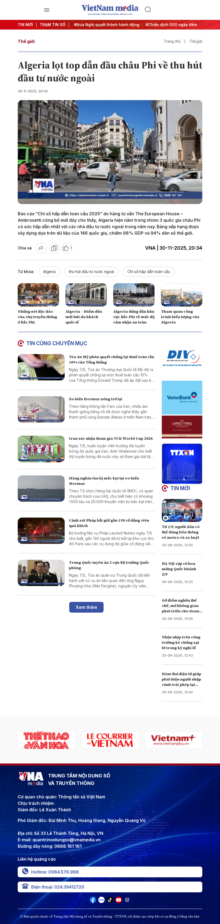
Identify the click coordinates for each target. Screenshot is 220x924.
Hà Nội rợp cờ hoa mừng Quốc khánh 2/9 (179, 569)
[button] (180, 479)
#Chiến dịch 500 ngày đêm (169, 24)
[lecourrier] (46, 740)
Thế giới (26, 41)
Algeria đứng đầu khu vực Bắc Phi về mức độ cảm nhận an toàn (134, 317)
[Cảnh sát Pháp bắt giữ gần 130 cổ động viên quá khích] (41, 531)
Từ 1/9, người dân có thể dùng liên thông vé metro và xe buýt (181, 532)
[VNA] (93, 901)
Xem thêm (86, 607)
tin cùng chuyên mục (56, 343)
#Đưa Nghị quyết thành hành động (105, 24)
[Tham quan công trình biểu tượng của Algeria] (181, 295)
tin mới (180, 488)
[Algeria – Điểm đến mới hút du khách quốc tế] (86, 295)
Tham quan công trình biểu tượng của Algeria (180, 317)
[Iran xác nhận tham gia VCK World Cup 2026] (41, 449)
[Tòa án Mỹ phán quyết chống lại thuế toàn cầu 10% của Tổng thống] (41, 367)
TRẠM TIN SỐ (52, 24)
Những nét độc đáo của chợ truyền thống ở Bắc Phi (37, 317)
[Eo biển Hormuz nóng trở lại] (41, 409)
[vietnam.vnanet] (173, 740)
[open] (46, 10)
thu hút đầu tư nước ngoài (91, 271)
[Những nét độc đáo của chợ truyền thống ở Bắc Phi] (38, 295)
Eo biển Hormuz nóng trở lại (95, 399)
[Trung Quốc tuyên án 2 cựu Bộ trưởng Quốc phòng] (41, 573)
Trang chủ (172, 41)
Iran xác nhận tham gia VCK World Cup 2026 (111, 438)
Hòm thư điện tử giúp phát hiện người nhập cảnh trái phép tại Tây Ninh (181, 682)
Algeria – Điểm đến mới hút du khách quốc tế (83, 317)
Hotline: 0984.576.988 (55, 872)
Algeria (49, 271)
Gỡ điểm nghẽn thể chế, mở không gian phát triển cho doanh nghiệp (181, 608)
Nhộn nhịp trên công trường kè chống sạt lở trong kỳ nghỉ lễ (181, 642)
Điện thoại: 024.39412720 (57, 887)
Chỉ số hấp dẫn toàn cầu (148, 271)
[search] (173, 10)
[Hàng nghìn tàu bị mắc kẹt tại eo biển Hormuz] (41, 488)
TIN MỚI (25, 24)
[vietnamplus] (109, 740)
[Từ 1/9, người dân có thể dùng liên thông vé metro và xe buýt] (182, 510)
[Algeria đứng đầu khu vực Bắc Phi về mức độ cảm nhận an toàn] (134, 295)
